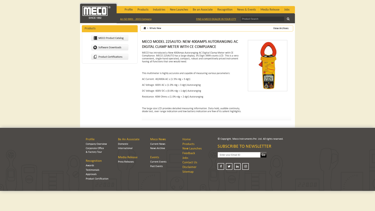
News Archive (157, 148)
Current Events (158, 161)
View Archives (280, 28)
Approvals (91, 174)
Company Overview (96, 143)
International (125, 148)
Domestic (123, 143)
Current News (157, 143)
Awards (90, 165)
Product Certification (97, 178)
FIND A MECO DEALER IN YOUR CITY (216, 19)
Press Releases (126, 161)
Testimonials (92, 169)
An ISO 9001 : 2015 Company (136, 19)
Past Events (156, 166)
